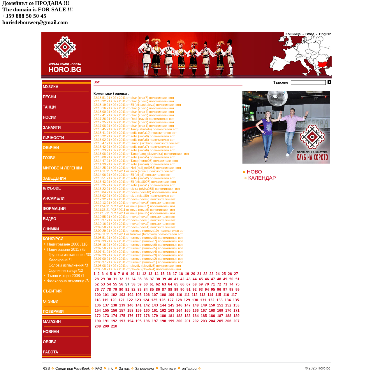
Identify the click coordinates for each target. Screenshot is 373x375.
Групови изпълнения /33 (70, 255)
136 (98, 305)
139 (122, 305)
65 (176, 284)
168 (212, 311)
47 (213, 279)
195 (139, 321)
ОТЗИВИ (50, 301)
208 (98, 326)
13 (150, 274)
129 (187, 300)
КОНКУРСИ (53, 239)
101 (106, 295)
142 (147, 305)
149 (204, 305)
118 (98, 300)
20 (193, 274)
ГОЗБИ (49, 158)
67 (188, 284)
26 (230, 274)
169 (220, 311)
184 (196, 316)
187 (220, 316)
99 (237, 290)
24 (218, 274)
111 (187, 295)
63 (164, 284)
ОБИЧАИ (51, 148)
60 (146, 284)
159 (139, 311)
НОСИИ (49, 117)
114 (210, 295)
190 (98, 321)
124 (146, 300)
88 (170, 290)
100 (98, 295)
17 (175, 274)
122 (130, 300)
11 (138, 274)
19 (187, 274)
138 (114, 305)
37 (152, 279)
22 (205, 274)
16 (169, 274)
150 (212, 305)
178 (147, 316)
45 (201, 279)
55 (115, 284)
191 (106, 321)
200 (179, 321)
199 (171, 321)
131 (203, 300)
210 (114, 326)
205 (220, 321)
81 (127, 290)
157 (122, 311)
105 (139, 295)
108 (163, 295)
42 (182, 279)
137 (106, 305)
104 (130, 295)
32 (121, 279)
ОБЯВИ (49, 342)
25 (224, 274)
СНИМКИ (51, 229)
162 (163, 311)
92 (195, 290)
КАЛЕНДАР (262, 178)
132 (211, 300)
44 (195, 279)
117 (234, 295)
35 (140, 279)
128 (179, 300)
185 (204, 316)
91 (188, 290)
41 (176, 279)
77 (103, 290)
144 (163, 305)
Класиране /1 (60, 260)
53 (103, 284)
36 (146, 279)
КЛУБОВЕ (52, 188)
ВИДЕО (49, 219)
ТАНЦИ (49, 107)
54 (109, 284)
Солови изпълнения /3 (68, 265)
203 (204, 321)
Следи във (72, 369)
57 (127, 284)
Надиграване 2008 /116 (67, 244)
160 (147, 311)
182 (179, 316)
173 (106, 316)
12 (144, 274)
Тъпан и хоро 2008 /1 (65, 276)
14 (156, 274)
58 (133, 284)
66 (182, 284)
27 (236, 274)
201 (187, 321)
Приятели (168, 369)
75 (237, 284)
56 (121, 284)
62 (158, 284)
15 (163, 274)
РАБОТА (50, 352)
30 (109, 279)
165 (187, 311)
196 (147, 321)
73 (225, 284)
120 (113, 300)
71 (213, 284)
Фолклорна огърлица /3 (68, 281)
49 (225, 279)
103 (122, 295)
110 (179, 295)
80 (121, 290)
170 (228, 311)
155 (106, 311)
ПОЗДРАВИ (53, 311)
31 (115, 279)
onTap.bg (189, 369)
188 (228, 316)
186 (212, 316)
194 (130, 321)
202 (196, 321)
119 (106, 300)
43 (188, 279)
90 (182, 290)
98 (231, 290)
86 (158, 290)
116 (226, 295)
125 (154, 300)
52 (97, 284)
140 (130, 305)
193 (122, 321)
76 (97, 290)
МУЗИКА (50, 87)
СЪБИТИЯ (52, 291)
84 (146, 290)
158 (130, 311)
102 (114, 295)
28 (97, 279)
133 (220, 300)
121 (122, 300)
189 (236, 316)
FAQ (98, 369)
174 (114, 316)
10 (132, 274)
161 (155, 311)
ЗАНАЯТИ (52, 127)
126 (162, 300)
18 (181, 274)
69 (201, 284)
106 (147, 295)
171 (236, 311)
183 (187, 316)
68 (195, 284)
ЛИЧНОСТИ (53, 138)
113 (203, 295)
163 (171, 311)
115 (218, 295)
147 (187, 305)
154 (98, 311)
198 (163, 321)
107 (155, 295)
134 (228, 300)
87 (164, 290)
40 (170, 279)
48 (219, 279)
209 (106, 326)
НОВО (254, 172)
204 (212, 321)
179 (155, 316)
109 (171, 295)
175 (122, 316)
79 (115, 290)
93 (201, 290)
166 (196, 311)
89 (176, 290)
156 (114, 311)
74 (231, 284)
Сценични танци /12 (66, 270)
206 (228, 321)
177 (139, 316)
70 (207, 284)
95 (213, 290)
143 (155, 305)
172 (98, 316)
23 (212, 274)
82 (133, 290)
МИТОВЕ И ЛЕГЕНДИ (62, 168)
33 (127, 279)
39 (164, 279)
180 (163, 316)
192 (114, 321)
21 (199, 274)
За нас (124, 369)
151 (220, 305)
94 (207, 290)
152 (228, 305)
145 (171, 305)
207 (236, 321)
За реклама (144, 369)
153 (236, 305)
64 (170, 284)
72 (219, 284)
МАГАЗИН (52, 321)
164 (179, 311)
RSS (46, 369)
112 (195, 295)
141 (139, 305)
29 (103, 279)
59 (140, 284)
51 (237, 279)
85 (152, 290)
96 (219, 290)
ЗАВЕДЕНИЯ (54, 178)
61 (152, 284)
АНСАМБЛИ (53, 198)
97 (225, 290)
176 (130, 316)
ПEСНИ (49, 97)
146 (179, 305)
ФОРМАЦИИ (54, 208)
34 (133, 279)
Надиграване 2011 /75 (66, 249)
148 (196, 305)
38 (158, 279)
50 (231, 279)
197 (155, 321)
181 (171, 316)
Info (110, 369)
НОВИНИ (51, 332)
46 (207, 279)
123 (138, 300)
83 (140, 290)
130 (195, 300)
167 (204, 311)
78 (109, 290)
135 (236, 300)
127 (171, 300)
